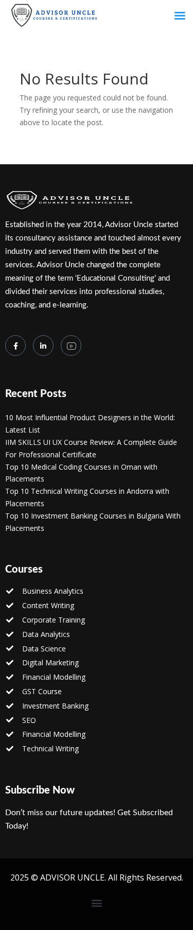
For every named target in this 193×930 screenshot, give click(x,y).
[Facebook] (15, 345)
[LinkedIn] (43, 345)
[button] (96, 902)
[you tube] (71, 345)
